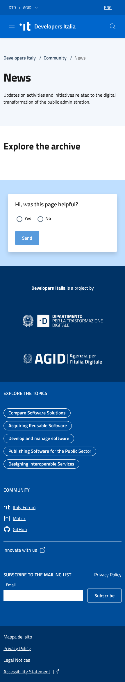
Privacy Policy (108, 574)
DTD (12, 7)
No (48, 218)
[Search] (112, 26)
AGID (27, 7)
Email (11, 584)
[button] (36, 7)
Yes (27, 218)
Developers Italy (19, 57)
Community (55, 57)
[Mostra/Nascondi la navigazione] (11, 25)
